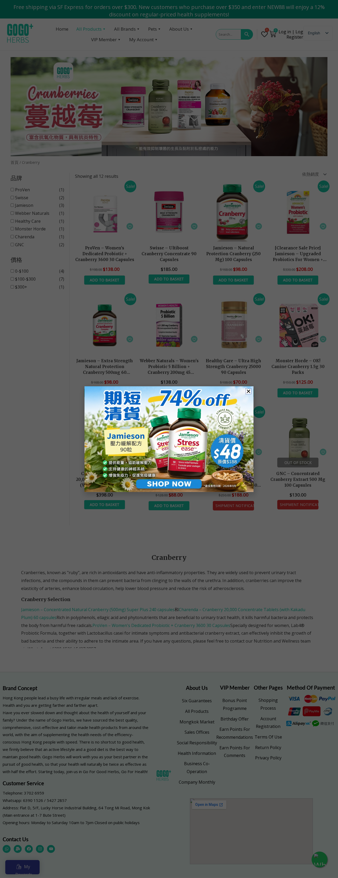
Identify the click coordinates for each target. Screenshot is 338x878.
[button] (248, 391)
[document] (169, 439)
